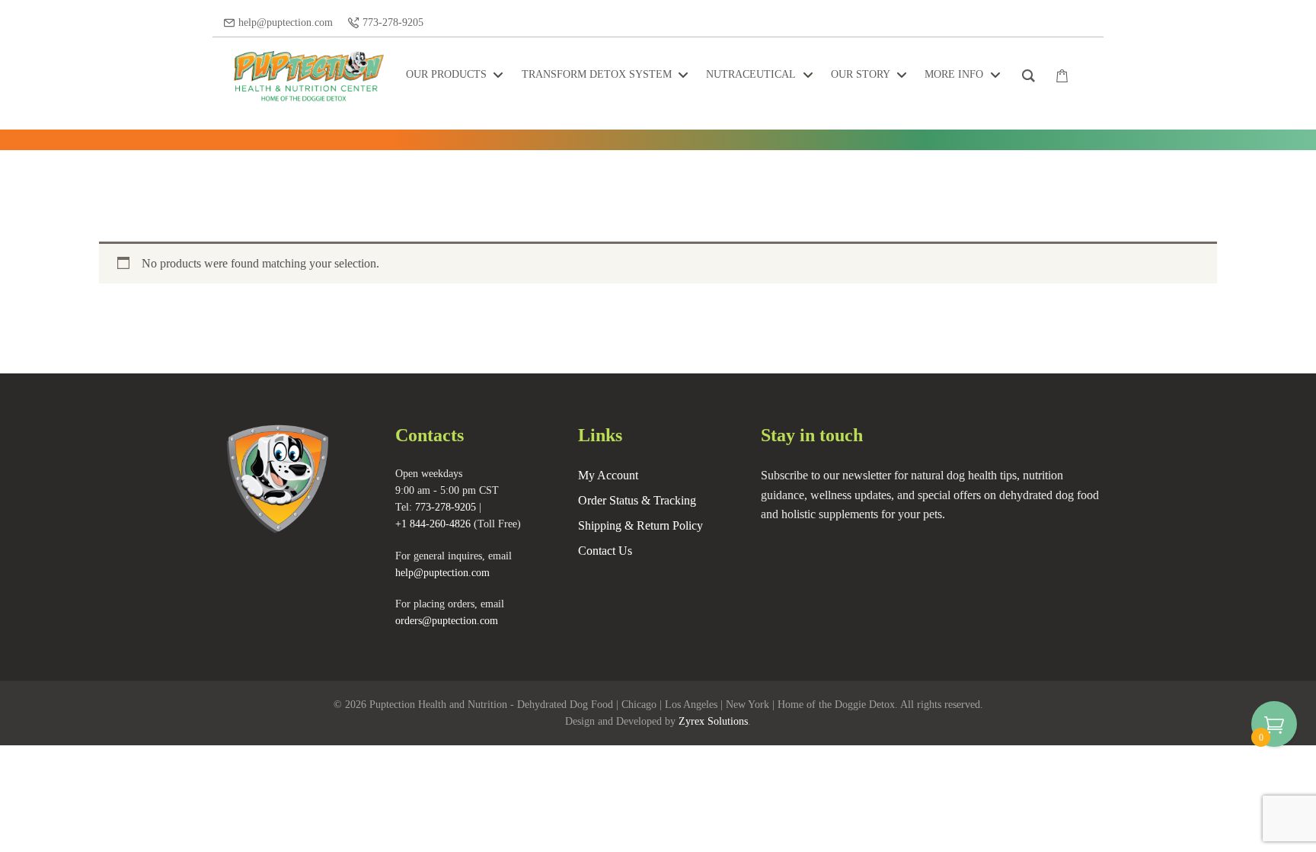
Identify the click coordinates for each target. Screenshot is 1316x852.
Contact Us (605, 550)
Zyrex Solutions (713, 721)
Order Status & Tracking (637, 500)
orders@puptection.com (446, 620)
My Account (608, 475)
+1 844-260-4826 (433, 524)
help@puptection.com (285, 22)
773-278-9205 (393, 22)
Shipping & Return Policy (640, 525)
